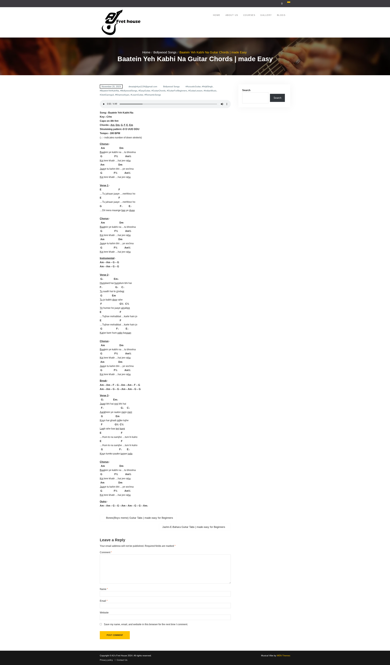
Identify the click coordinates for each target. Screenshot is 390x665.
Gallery (266, 15)
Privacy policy (106, 660)
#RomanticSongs (152, 95)
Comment (106, 552)
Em (131, 125)
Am (112, 125)
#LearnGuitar (137, 95)
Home (216, 15)
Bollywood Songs (171, 86)
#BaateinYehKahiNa (109, 90)
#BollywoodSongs (128, 90)
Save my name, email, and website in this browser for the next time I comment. (146, 624)
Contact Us (122, 660)
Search (246, 90)
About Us (231, 15)
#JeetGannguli (107, 95)
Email (104, 601)
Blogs (281, 15)
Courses (249, 15)
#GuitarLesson (195, 90)
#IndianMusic (210, 90)
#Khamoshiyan (122, 95)
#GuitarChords (158, 90)
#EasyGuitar (144, 90)
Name (104, 589)
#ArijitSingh (207, 86)
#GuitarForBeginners (177, 90)
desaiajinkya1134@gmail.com (143, 86)
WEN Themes (283, 655)
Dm (118, 125)
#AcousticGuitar (193, 86)
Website (104, 612)
